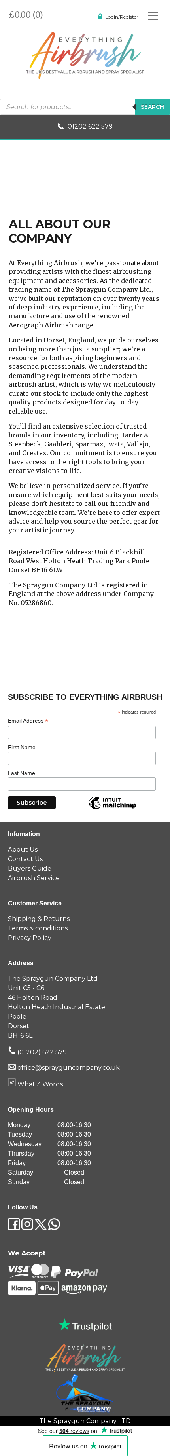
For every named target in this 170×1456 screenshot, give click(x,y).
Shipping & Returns (39, 919)
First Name (22, 747)
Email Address (28, 721)
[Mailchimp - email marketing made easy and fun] (112, 808)
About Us (23, 849)
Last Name (21, 773)
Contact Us (25, 859)
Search (152, 106)
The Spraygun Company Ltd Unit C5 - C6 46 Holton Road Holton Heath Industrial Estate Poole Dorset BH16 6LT (56, 1007)
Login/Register (121, 17)
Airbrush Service (34, 878)
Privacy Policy (29, 938)
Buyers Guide (29, 868)
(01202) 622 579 (41, 1052)
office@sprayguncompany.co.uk (68, 1067)
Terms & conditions (38, 928)
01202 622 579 (90, 126)
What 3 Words (39, 1084)
